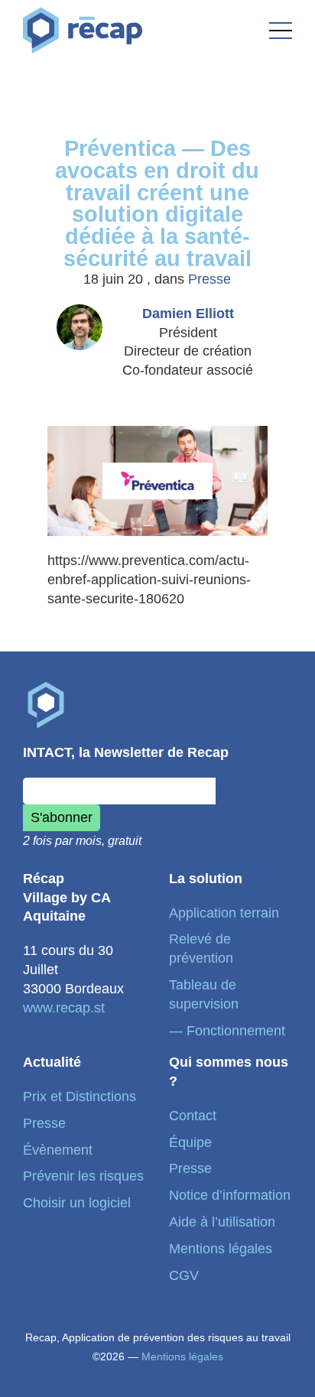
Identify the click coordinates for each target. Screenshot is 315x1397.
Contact (192, 1115)
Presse (209, 279)
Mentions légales (220, 1248)
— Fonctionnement (227, 1030)
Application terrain (224, 913)
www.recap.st (64, 1007)
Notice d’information (230, 1195)
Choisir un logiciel (77, 1202)
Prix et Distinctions (79, 1096)
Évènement (58, 1150)
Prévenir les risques (83, 1176)
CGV (184, 1275)
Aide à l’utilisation (222, 1222)
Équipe (190, 1142)
